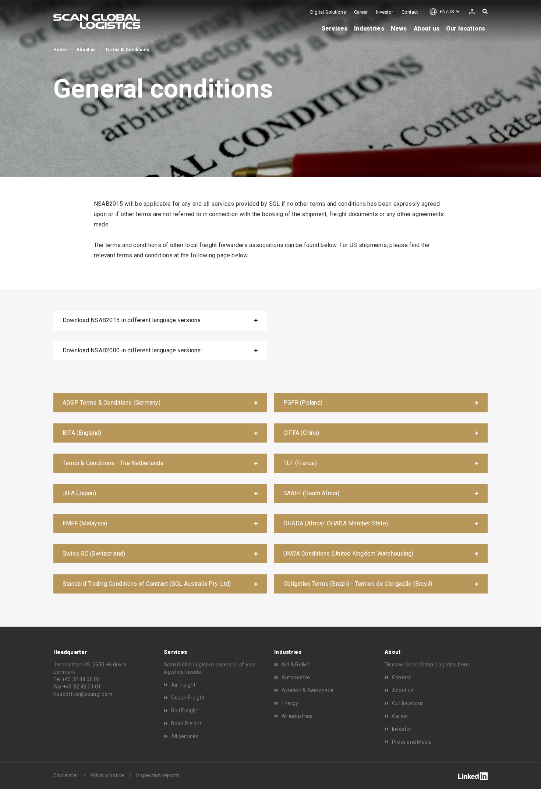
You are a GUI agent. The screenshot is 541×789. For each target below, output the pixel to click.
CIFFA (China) (301, 432)
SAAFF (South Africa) (311, 493)
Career (361, 12)
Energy (290, 703)
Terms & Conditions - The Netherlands (113, 462)
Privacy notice (107, 775)
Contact (410, 12)
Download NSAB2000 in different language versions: (132, 350)
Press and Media (412, 742)
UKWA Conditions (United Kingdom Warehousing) (348, 553)
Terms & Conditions (127, 49)
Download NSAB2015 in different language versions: (132, 320)
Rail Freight (184, 711)
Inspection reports (158, 775)
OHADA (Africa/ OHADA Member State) (335, 523)
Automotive (296, 677)
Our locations (408, 703)
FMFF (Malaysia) (85, 523)
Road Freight (186, 723)
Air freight (183, 685)
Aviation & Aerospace (307, 690)
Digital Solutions (328, 12)
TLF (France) (300, 462)
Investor (384, 12)
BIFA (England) (82, 432)
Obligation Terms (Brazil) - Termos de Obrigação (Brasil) (357, 583)
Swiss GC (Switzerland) (94, 553)
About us (86, 49)
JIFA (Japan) (79, 493)
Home (60, 49)
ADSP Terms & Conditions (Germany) (111, 402)
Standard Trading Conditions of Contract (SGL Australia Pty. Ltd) (147, 583)
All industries (297, 716)
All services (184, 736)
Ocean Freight (188, 698)
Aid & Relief (296, 665)
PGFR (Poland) (302, 402)
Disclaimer (65, 775)
